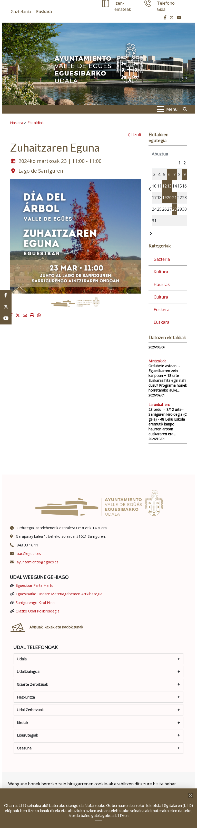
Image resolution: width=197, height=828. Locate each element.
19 (164, 197)
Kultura (161, 272)
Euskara (161, 322)
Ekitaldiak (35, 122)
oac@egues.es (29, 553)
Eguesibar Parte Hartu (34, 585)
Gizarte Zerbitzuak (32, 684)
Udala (22, 658)
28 (174, 209)
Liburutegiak (27, 735)
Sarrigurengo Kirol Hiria (35, 602)
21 (174, 197)
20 (169, 197)
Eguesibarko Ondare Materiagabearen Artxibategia (59, 593)
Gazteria (162, 259)
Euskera (161, 309)
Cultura (161, 297)
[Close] (192, 793)
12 (164, 186)
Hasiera (16, 122)
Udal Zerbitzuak (30, 709)
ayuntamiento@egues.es (37, 562)
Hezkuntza (26, 697)
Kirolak (22, 722)
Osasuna (24, 748)
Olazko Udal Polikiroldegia (38, 611)
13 (169, 186)
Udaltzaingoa (28, 671)
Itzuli (135, 134)
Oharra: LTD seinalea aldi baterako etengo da (44, 805)
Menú (172, 109)
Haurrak (162, 284)
